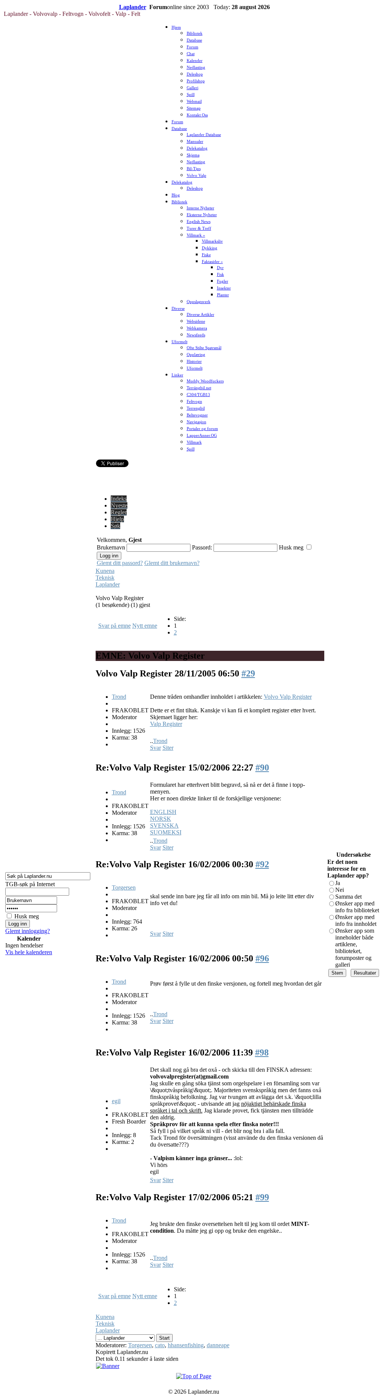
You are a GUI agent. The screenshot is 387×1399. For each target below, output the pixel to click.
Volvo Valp (196, 175)
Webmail (194, 101)
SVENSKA (164, 825)
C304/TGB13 (198, 395)
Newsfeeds (196, 335)
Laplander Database (204, 135)
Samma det (348, 896)
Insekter (224, 288)
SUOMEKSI (165, 832)
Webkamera (197, 328)
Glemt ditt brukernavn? (172, 563)
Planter (223, 295)
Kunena (105, 571)
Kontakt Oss (197, 115)
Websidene (196, 321)
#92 (262, 864)
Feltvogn (194, 401)
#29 (248, 673)
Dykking (209, 248)
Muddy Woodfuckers (205, 381)
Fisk (220, 274)
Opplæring (196, 355)
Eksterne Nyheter (202, 215)
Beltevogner (197, 415)
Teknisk (105, 577)
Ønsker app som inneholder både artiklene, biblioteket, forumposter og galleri (354, 947)
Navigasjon (196, 422)
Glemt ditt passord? (120, 563)
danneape (218, 1345)
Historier (194, 361)
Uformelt (179, 342)
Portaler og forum (202, 429)
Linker (177, 375)
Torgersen (124, 887)
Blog (176, 195)
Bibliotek (195, 33)
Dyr (220, 268)
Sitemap (194, 108)
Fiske (206, 255)
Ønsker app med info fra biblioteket (357, 906)
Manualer (195, 141)
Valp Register (166, 724)
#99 (262, 1197)
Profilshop (196, 81)
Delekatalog (197, 148)
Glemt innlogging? (27, 931)
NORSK (160, 819)
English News (199, 222)
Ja (337, 883)
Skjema (193, 155)
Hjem (176, 27)
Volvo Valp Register (288, 696)
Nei (339, 890)
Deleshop (195, 74)
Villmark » (196, 235)
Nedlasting (196, 67)
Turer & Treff (199, 228)
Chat (191, 54)
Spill (191, 95)
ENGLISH (163, 812)
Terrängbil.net (199, 388)
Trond (119, 696)
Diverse (178, 308)
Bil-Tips (194, 169)
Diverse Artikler (200, 315)
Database (194, 40)
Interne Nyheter (200, 208)
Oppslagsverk (199, 302)
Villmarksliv (212, 241)
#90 (262, 767)
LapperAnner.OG (202, 435)
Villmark (194, 442)
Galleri (192, 88)
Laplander (132, 7)
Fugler (222, 281)
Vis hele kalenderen (28, 952)
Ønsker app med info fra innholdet (355, 920)
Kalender (195, 61)
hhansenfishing (186, 1345)
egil (116, 1101)
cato (160, 1345)
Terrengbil (196, 408)
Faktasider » (212, 262)
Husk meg (26, 916)
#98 (262, 1052)
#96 (262, 958)
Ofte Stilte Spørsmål (204, 348)
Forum (192, 47)
